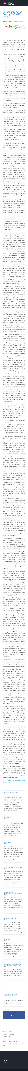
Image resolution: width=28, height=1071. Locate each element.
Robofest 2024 (8, 842)
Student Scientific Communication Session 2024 (12, 892)
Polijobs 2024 (8, 817)
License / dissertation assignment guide (10, 995)
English (5, 1062)
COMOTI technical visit (11, 793)
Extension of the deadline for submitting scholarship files (12, 964)
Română (6, 1060)
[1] (8, 127)
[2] (11, 495)
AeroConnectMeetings (11, 918)
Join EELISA (7, 939)
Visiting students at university (13, 867)
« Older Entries (6, 1009)
